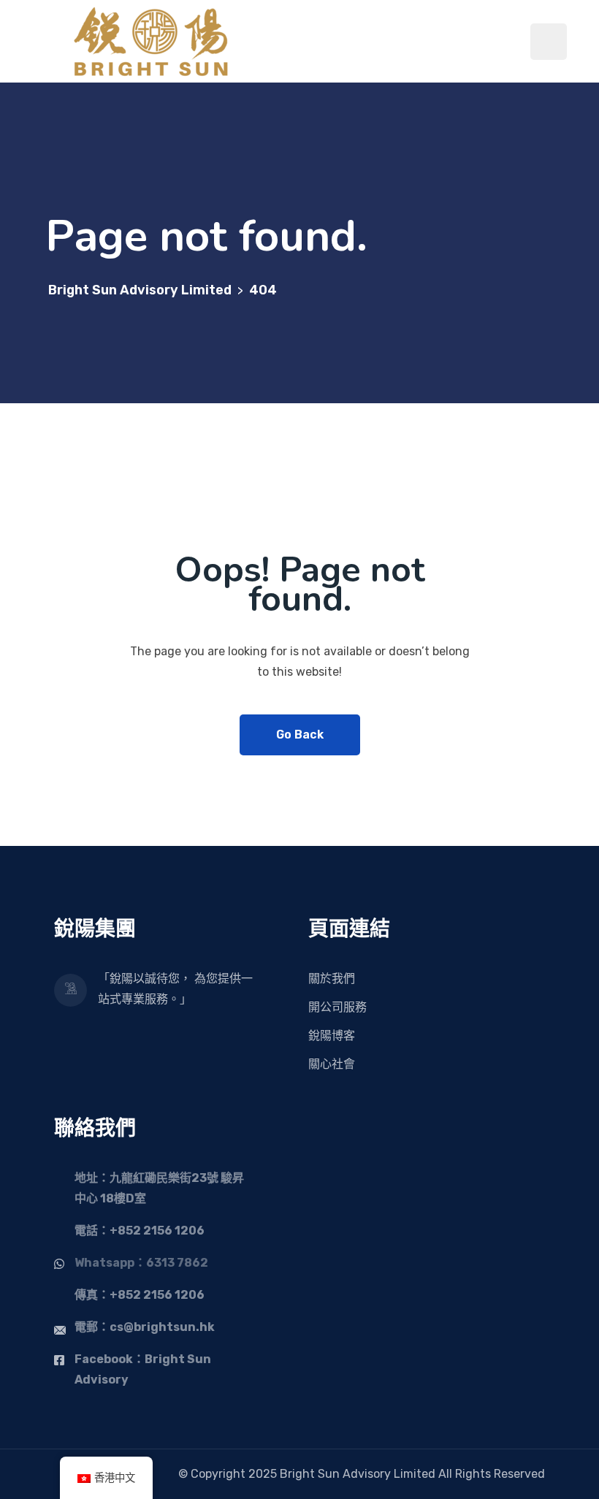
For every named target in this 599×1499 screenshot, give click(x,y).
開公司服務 (337, 1007)
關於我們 (331, 978)
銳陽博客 (331, 1035)
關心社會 (331, 1064)
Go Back (300, 734)
